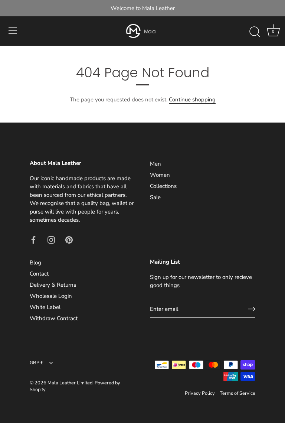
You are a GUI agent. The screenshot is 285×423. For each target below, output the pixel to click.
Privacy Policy (200, 393)
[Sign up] (251, 309)
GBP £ (36, 363)
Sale (155, 197)
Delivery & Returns (53, 285)
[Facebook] (33, 239)
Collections (163, 186)
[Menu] (13, 31)
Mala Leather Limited (70, 383)
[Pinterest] (69, 239)
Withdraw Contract (54, 318)
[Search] (254, 32)
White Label (45, 307)
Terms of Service (237, 393)
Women (160, 175)
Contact (39, 273)
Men (155, 163)
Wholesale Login (51, 296)
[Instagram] (51, 239)
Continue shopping (192, 99)
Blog (35, 262)
